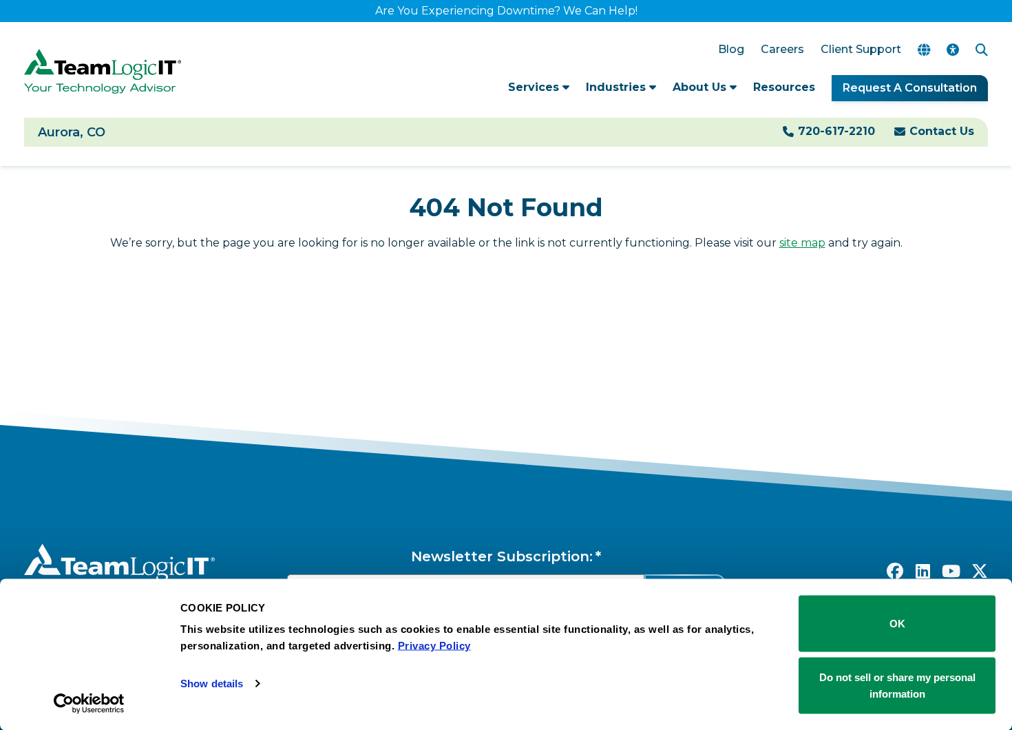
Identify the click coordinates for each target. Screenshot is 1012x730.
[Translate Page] (924, 50)
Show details (211, 683)
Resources (784, 87)
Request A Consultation (910, 87)
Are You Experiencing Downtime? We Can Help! (506, 10)
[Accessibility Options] (953, 50)
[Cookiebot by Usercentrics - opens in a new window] (89, 703)
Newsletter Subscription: (502, 556)
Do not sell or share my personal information (897, 685)
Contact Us (941, 131)
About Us (701, 87)
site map (802, 242)
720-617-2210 (836, 131)
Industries (617, 87)
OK (897, 623)
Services (535, 87)
